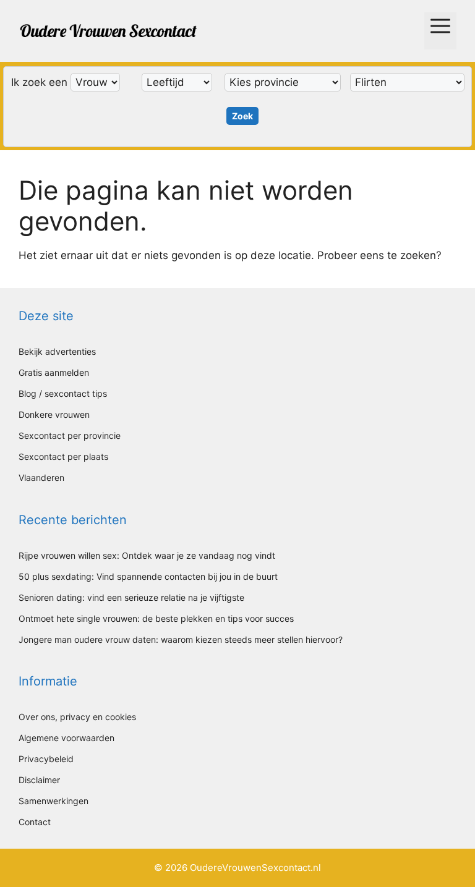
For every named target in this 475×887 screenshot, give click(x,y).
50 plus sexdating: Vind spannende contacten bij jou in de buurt (148, 576)
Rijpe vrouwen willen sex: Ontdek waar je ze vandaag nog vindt (147, 555)
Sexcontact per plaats (63, 456)
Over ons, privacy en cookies (77, 716)
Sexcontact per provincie (70, 435)
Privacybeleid (46, 758)
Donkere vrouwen (54, 414)
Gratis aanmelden (54, 372)
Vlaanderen (41, 477)
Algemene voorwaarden (66, 737)
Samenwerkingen (53, 801)
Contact (35, 822)
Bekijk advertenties (57, 351)
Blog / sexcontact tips (63, 393)
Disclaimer (39, 780)
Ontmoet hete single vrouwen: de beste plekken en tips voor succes (156, 618)
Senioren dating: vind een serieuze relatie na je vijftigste (131, 597)
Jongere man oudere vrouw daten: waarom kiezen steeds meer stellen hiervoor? (181, 639)
